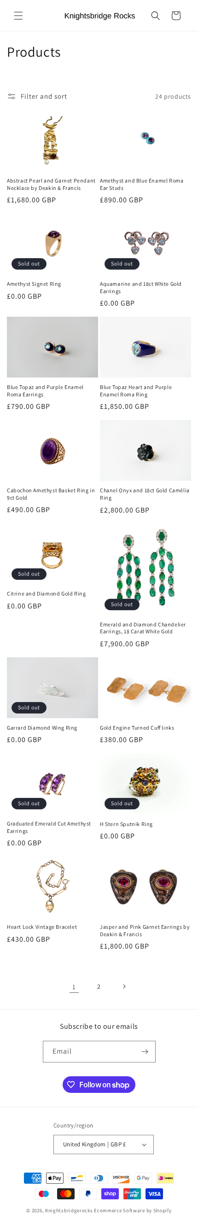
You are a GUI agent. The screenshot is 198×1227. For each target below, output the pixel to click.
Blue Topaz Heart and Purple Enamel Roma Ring (136, 390)
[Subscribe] (145, 1051)
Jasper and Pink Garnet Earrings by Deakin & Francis (145, 930)
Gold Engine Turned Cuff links (137, 727)
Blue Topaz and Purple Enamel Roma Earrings (45, 390)
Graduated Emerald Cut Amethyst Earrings (49, 827)
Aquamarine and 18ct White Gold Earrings (141, 287)
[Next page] (124, 986)
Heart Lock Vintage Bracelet (42, 926)
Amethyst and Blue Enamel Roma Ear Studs (141, 184)
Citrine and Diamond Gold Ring (46, 593)
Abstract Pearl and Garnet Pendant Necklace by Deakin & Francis (51, 184)
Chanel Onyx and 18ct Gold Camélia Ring (145, 494)
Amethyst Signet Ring (34, 283)
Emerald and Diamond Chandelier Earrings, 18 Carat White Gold (143, 628)
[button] (18, 16)
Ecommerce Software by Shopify (132, 1210)
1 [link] (74, 986)
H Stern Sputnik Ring (126, 823)
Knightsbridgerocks (69, 1210)
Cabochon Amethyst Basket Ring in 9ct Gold (51, 494)
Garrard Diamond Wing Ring (42, 727)
